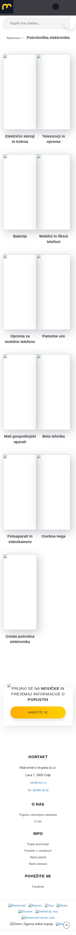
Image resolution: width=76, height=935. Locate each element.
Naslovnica (14, 38)
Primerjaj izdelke (26, 7)
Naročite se (38, 772)
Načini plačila (38, 923)
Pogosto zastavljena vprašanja (38, 877)
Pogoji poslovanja (38, 908)
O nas (38, 885)
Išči (69, 23)
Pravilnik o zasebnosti (38, 916)
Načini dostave (38, 931)
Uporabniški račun (55, 7)
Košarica (45, 7)
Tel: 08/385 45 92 (38, 852)
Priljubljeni (35, 7)
